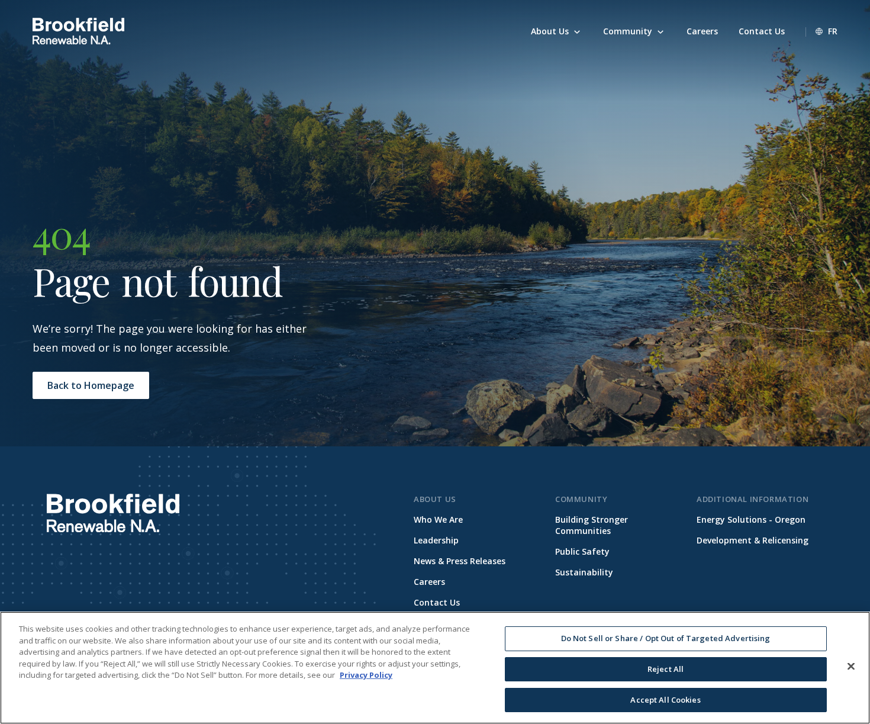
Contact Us (437, 602)
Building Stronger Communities (591, 525)
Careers (429, 581)
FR (832, 31)
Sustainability (584, 572)
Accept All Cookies (665, 699)
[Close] (851, 667)
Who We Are (438, 519)
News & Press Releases (459, 561)
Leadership (436, 540)
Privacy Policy (366, 675)
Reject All (665, 669)
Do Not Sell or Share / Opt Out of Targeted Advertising (666, 638)
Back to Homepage (90, 385)
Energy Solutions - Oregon (751, 519)
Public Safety (582, 551)
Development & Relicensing (752, 540)
